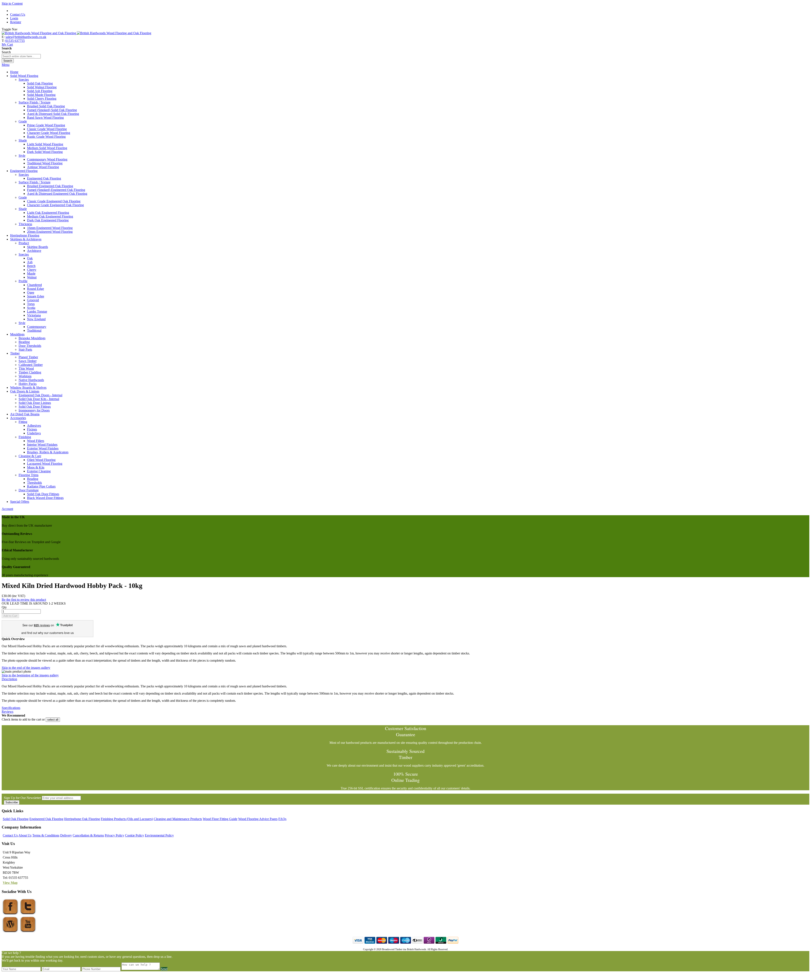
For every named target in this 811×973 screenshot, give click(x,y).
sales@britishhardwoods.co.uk (25, 37)
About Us (24, 835)
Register (15, 22)
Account (7, 509)
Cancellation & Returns (88, 835)
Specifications (11, 708)
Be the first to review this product (24, 599)
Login (14, 18)
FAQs (282, 819)
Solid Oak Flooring (16, 819)
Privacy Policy (114, 835)
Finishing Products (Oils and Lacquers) (127, 819)
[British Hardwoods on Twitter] (27, 914)
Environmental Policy (159, 835)
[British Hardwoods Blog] (10, 931)
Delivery (66, 835)
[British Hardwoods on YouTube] (27, 931)
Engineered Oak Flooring (46, 819)
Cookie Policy (134, 835)
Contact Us (17, 14)
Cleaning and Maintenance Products (178, 819)
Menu (6, 65)
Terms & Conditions (45, 835)
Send (164, 969)
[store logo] (76, 33)
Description (9, 679)
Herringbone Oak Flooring (82, 819)
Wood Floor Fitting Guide (220, 819)
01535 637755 (15, 40)
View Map (10, 882)
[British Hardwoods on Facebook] (10, 914)
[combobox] (21, 56)
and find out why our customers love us (47, 633)
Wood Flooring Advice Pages (258, 819)
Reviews (7, 711)
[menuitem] (14, 72)
